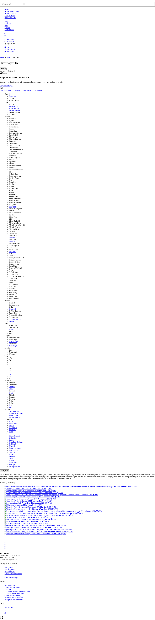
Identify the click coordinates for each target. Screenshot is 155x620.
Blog (6, 22)
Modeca (12, 237)
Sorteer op (3, 71)
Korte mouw (13, 415)
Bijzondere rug (14, 436)
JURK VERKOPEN (12, 12)
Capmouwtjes (8, 90)
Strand (11, 460)
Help (6, 26)
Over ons (8, 24)
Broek (11, 440)
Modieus (12, 452)
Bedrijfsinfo (9, 567)
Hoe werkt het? (10, 18)
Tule (10, 405)
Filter (4, 69)
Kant (11, 393)
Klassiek (12, 446)
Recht (30, 90)
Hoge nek (12, 309)
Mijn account (9, 30)
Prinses (11, 454)
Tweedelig (13, 462)
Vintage (12, 464)
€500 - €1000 (14, 108)
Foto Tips (8, 589)
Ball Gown (13, 424)
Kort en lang (13, 342)
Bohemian (12, 438)
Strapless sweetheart (16, 319)
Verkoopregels (10, 572)
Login (10, 86)
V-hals (11, 321)
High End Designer (16, 442)
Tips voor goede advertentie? (15, 593)
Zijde (11, 407)
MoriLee (12, 241)
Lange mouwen (14, 417)
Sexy (11, 458)
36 (10, 362)
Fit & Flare (13, 428)
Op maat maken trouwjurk (14, 595)
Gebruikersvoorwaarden (13, 574)
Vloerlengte (13, 346)
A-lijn (11, 422)
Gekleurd (12, 444)
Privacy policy (10, 570)
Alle (2, 90)
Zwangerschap (14, 467)
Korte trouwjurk (15, 448)
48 (10, 374)
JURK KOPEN (10, 14)
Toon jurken (5, 471)
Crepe (11, 389)
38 (10, 364)
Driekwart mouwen (21, 90)
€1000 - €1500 (14, 110)
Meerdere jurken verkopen (14, 598)
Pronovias (12, 252)
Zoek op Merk (10, 16)
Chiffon (12, 387)
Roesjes (12, 456)
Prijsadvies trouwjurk (12, 587)
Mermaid (12, 430)
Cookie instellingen (11, 577)
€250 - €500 (13, 106)
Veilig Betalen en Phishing (14, 600)
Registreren (4, 86)
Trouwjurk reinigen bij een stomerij (17, 591)
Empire (11, 426)
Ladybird (12, 207)
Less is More (37, 90)
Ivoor (11, 329)
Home (7, 9)
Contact (7, 28)
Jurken (8, 57)
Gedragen (12, 96)
